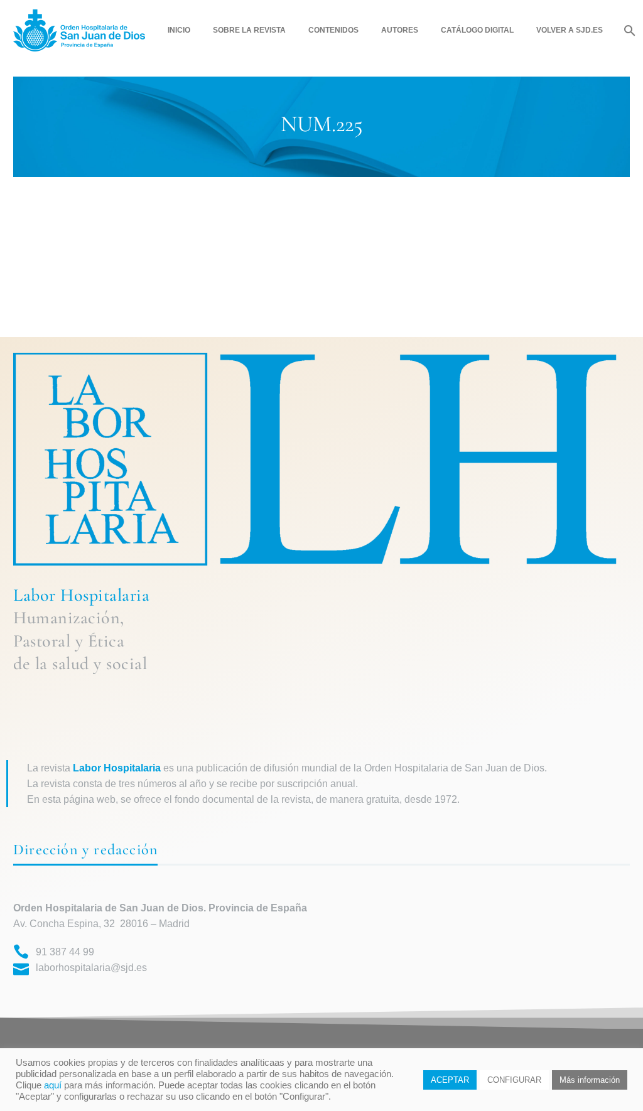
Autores (399, 30)
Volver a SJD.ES (569, 30)
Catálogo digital (477, 30)
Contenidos (333, 30)
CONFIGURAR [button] (514, 1080)
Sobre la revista (249, 30)
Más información (589, 1080)
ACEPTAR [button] (450, 1080)
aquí (53, 1085)
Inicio (179, 30)
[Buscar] (628, 30)
